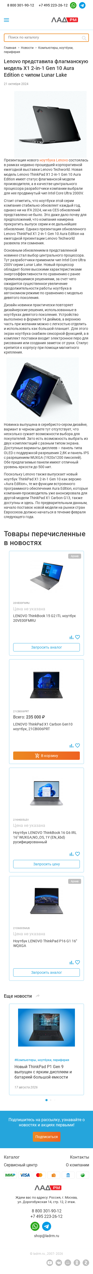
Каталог (12, 1157)
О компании (77, 1164)
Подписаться (46, 1137)
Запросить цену (46, 864)
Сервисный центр (20, 1164)
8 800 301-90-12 (20, 5)
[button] (46, 1100)
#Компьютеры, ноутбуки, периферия (41, 1060)
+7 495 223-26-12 (53, 5)
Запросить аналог (46, 647)
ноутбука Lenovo (54, 160)
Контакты (79, 1157)
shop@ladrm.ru (46, 1236)
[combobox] (46, 38)
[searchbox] (46, 37)
